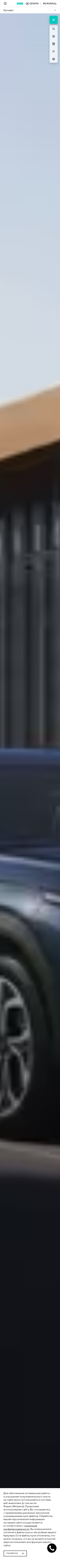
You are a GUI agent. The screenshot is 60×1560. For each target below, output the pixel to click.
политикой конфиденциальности (20, 1527)
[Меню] (5, 3)
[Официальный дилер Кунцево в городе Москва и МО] (41, 3)
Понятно (12, 1553)
